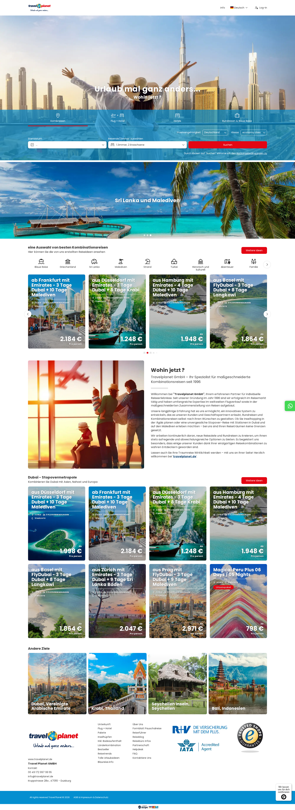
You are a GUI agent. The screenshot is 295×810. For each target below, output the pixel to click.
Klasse (235, 132)
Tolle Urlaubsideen (109, 758)
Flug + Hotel (105, 728)
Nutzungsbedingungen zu (252, 153)
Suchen (227, 144)
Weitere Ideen (254, 480)
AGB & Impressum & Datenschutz (91, 797)
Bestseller (103, 749)
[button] (144, 235)
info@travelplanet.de (40, 776)
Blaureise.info (106, 762)
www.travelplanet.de (40, 759)
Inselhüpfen (105, 737)
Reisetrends (105, 753)
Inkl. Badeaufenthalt (110, 741)
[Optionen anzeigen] (225, 132)
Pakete (102, 732)
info (222, 7)
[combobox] (212, 132)
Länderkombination (109, 745)
